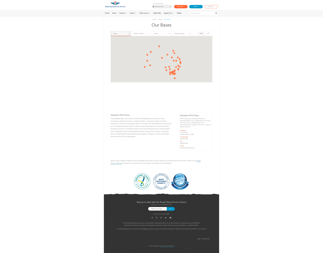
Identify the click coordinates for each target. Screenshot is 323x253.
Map (201, 33)
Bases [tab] (115, 33)
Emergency (180, 6)
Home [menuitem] (107, 13)
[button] (166, 70)
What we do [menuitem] (143, 13)
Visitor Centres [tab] (139, 33)
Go (170, 209)
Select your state (156, 209)
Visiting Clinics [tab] (179, 33)
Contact (210, 6)
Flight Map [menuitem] (157, 13)
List (208, 33)
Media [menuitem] (179, 13)
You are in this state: (158, 3)
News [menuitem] (114, 13)
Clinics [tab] (156, 33)
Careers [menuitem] (122, 13)
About (160, 19)
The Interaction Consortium (167, 246)
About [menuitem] (132, 13)
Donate (195, 6)
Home (154, 19)
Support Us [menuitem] (168, 13)
